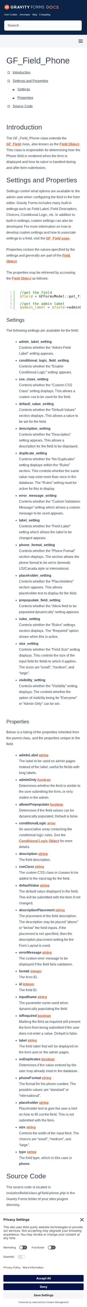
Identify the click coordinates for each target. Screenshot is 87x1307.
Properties (25, 98)
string (43, 755)
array (51, 823)
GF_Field (13, 144)
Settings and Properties (30, 81)
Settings (24, 89)
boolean (44, 780)
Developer (25, 14)
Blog (35, 14)
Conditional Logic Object (39, 841)
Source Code (23, 106)
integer (36, 971)
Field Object (69, 144)
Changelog (44, 14)
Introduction (21, 72)
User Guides (11, 14)
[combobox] (43, 25)
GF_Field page (57, 238)
